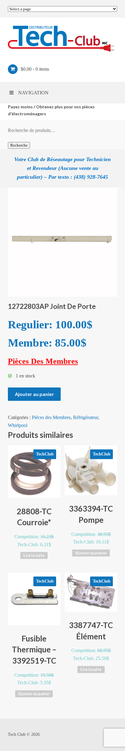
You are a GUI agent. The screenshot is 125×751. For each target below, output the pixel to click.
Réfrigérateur (85, 417)
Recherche (19, 145)
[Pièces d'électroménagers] (62, 38)
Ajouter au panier (34, 394)
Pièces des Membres (51, 417)
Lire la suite (34, 555)
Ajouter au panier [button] (91, 552)
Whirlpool (17, 425)
